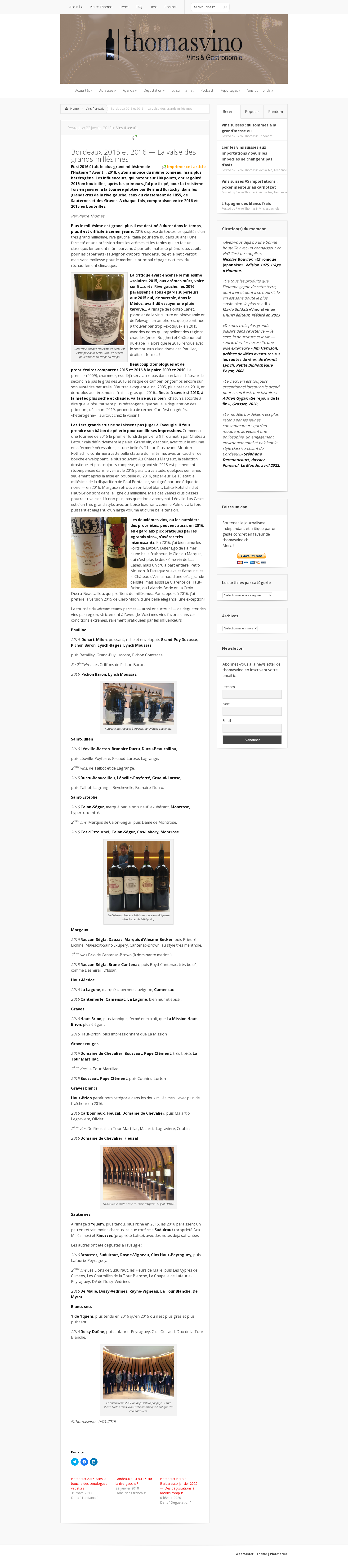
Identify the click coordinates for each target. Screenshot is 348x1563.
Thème (262, 1554)
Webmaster (245, 1554)
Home (74, 108)
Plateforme (279, 1554)
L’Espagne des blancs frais (246, 203)
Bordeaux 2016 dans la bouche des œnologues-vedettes (89, 1483)
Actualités (265, 170)
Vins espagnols (269, 209)
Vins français (95, 108)
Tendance (265, 136)
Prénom (229, 686)
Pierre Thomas (245, 136)
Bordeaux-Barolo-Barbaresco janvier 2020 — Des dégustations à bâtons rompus (178, 1485)
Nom (226, 703)
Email (227, 720)
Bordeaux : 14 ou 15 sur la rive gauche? (134, 1481)
